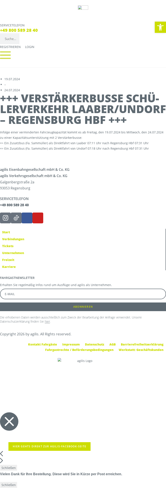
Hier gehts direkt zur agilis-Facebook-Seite (49, 446)
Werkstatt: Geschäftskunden (141, 350)
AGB (112, 344)
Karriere (9, 267)
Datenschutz (94, 344)
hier (47, 321)
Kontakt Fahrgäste (42, 344)
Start (6, 232)
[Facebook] (27, 218)
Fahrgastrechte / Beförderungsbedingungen (79, 350)
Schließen (9, 468)
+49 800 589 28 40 (19, 30)
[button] (160, 27)
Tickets (7, 246)
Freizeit (8, 260)
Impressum (71, 344)
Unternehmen (13, 253)
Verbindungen (13, 239)
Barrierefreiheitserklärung (142, 344)
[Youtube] (37, 218)
